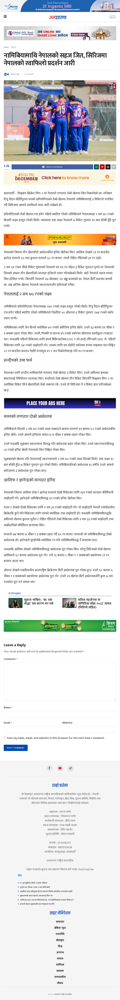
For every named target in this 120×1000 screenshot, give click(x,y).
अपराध (60, 952)
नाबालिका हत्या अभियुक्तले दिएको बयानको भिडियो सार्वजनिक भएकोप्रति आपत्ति (46, 891)
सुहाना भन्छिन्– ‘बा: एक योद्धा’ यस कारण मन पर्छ (38, 601)
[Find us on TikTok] (71, 768)
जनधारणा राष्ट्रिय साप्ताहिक (63, 994)
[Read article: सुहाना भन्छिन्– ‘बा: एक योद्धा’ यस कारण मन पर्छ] (15, 603)
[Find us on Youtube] (60, 768)
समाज (60, 958)
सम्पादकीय (60, 977)
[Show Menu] (5, 16)
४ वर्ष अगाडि (29, 74)
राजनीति (60, 934)
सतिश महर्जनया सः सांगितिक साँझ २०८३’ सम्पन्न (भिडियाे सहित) (94, 603)
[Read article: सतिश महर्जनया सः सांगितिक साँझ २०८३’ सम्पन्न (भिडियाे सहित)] (69, 603)
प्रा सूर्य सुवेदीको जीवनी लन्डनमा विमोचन (34, 883)
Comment (11, 659)
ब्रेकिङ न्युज (60, 928)
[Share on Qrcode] (102, 166)
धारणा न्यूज (14, 74)
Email (8, 723)
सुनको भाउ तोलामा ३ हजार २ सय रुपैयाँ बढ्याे (35, 887)
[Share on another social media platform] (113, 166)
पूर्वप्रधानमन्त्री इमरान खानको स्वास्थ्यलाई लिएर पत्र (36, 895)
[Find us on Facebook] (49, 768)
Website (67, 723)
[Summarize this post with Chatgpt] (107, 166)
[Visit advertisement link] (60, 6)
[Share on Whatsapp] (96, 166)
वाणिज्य (60, 964)
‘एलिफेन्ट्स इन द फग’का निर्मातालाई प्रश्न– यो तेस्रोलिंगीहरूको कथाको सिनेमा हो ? (47, 900)
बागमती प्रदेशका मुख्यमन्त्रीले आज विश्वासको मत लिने (37, 904)
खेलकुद (13, 47)
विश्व (60, 946)
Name (8, 707)
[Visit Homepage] (58, 17)
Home (6, 47)
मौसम (60, 983)
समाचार (60, 921)
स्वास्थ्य (60, 971)
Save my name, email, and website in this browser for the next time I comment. (56, 738)
